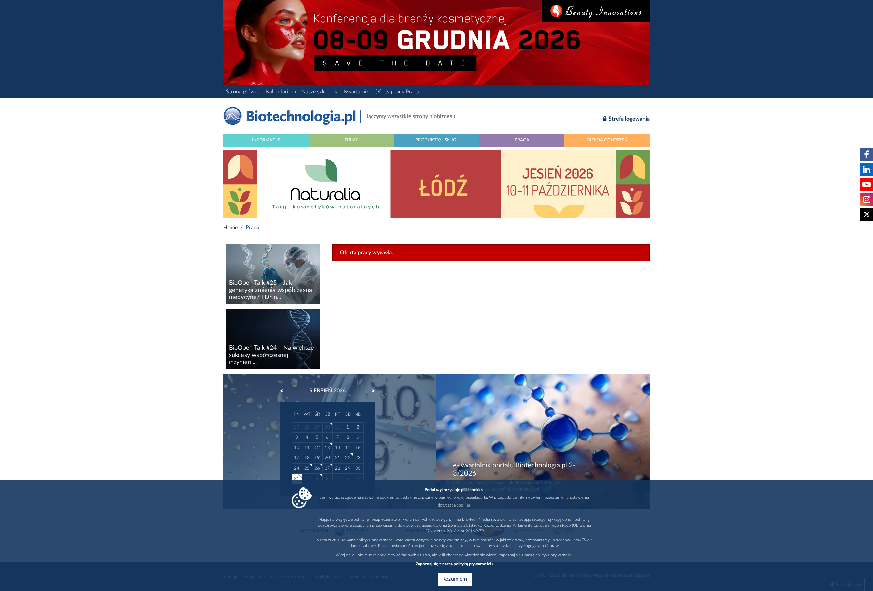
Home (230, 227)
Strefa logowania (628, 119)
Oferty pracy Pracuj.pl (400, 91)
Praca (522, 140)
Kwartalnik (356, 91)
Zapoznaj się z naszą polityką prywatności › (454, 564)
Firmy (351, 140)
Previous (285, 391)
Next (370, 391)
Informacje (266, 140)
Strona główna (243, 91)
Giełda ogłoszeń (607, 140)
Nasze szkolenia (320, 91)
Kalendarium (281, 91)
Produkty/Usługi (436, 140)
